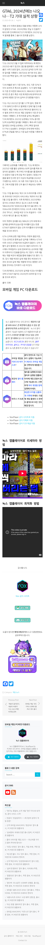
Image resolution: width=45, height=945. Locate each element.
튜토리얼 (27, 936)
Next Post (31, 704)
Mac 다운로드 (34, 757)
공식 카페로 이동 (26, 420)
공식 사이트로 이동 (26, 417)
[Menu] (3, 3)
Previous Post (14, 705)
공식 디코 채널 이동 (27, 423)
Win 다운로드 (15, 757)
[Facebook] (41, 15)
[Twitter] (41, 19)
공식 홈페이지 (9, 936)
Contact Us (22, 940)
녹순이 (18, 20)
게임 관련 (19, 936)
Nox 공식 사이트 (22, 596)
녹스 (23, 3)
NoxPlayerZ (37, 936)
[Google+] (41, 22)
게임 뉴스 (16, 692)
